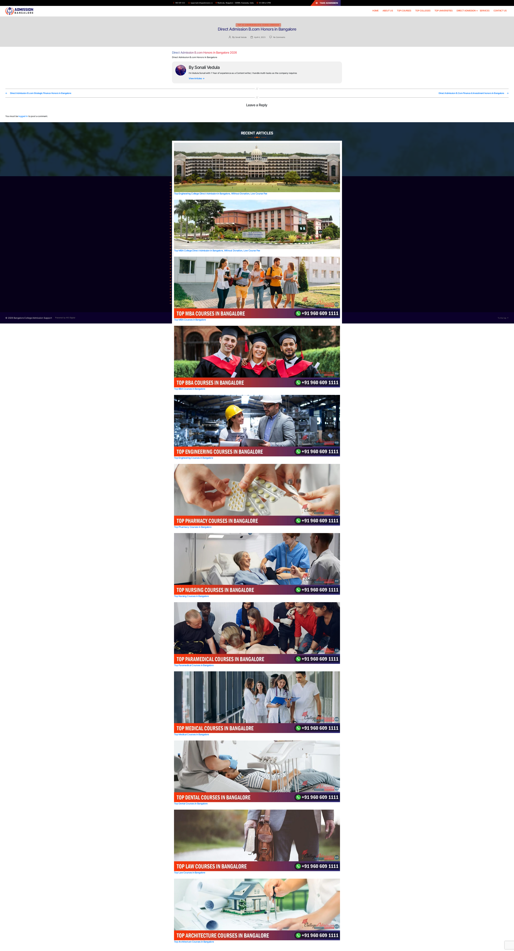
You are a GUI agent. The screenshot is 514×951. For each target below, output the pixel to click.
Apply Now (256, 496)
